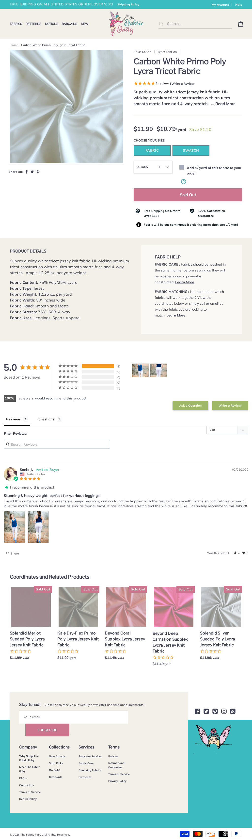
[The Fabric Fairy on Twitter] (206, 711)
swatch (191, 150)
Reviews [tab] (13, 419)
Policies (113, 756)
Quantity (142, 167)
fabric (152, 150)
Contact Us (26, 785)
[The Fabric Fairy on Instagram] (224, 711)
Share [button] (14, 553)
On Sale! (54, 770)
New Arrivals (57, 756)
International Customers (116, 765)
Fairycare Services (90, 756)
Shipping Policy (128, 4)
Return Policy (28, 799)
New (84, 24)
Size (161, 140)
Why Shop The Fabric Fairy (29, 758)
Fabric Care (86, 763)
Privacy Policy (117, 781)
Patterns (33, 24)
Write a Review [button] (230, 405)
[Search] (161, 23)
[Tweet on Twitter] (32, 171)
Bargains (69, 24)
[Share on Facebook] (26, 171)
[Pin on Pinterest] (38, 171)
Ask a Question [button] (190, 405)
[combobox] (195, 24)
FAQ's (23, 778)
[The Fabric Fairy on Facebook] (197, 711)
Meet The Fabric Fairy (29, 769)
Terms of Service (30, 792)
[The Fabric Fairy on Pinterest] (215, 711)
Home (14, 45)
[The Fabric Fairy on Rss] (233, 711)
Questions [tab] (46, 419)
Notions (51, 24)
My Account (220, 4)
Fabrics (16, 24)
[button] (237, 553)
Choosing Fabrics (90, 770)
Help (238, 4)
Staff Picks (56, 763)
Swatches (85, 777)
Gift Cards (55, 777)
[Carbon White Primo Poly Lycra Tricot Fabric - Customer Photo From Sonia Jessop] (140, 370)
